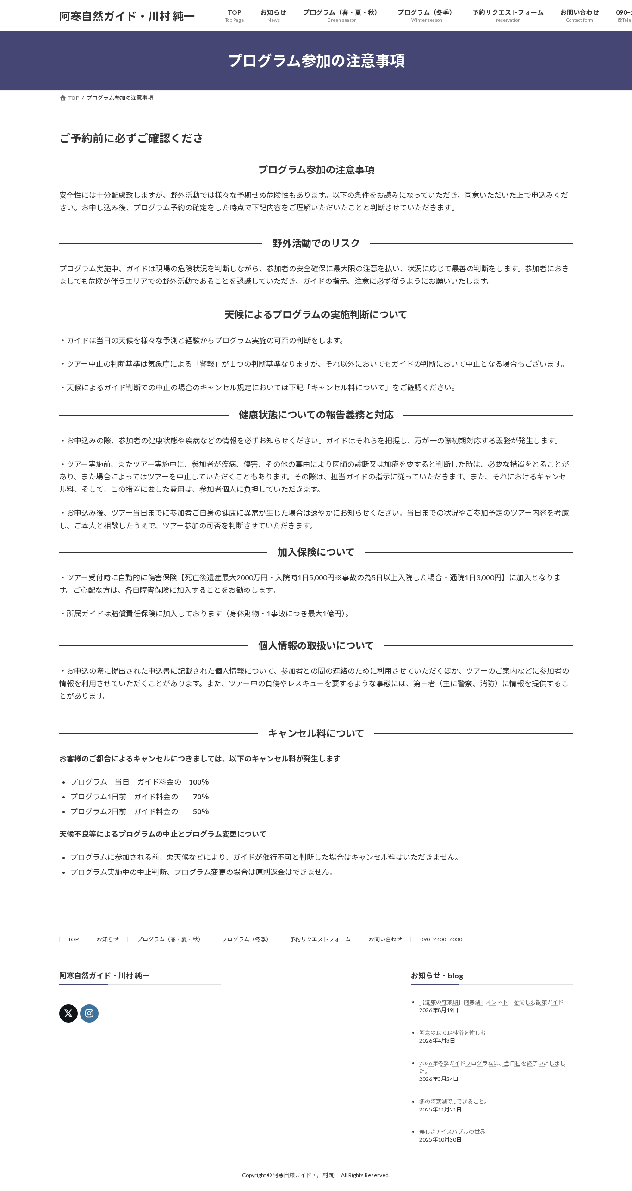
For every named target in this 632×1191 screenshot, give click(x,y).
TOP (73, 939)
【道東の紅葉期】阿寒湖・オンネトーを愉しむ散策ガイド (491, 1002)
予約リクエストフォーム (320, 939)
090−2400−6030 (441, 939)
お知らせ (108, 939)
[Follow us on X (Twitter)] (68, 1013)
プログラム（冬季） (247, 939)
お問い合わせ (385, 939)
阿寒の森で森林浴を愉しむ (452, 1032)
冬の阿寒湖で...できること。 (454, 1101)
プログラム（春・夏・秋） (170, 939)
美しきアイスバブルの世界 (452, 1132)
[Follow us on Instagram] (89, 1013)
